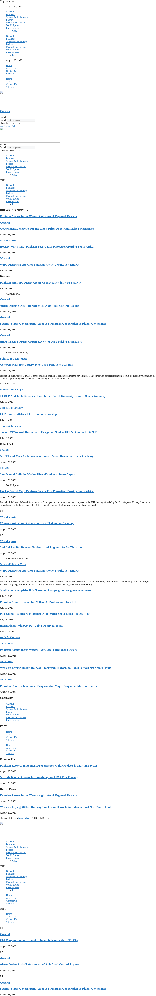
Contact (5, 111)
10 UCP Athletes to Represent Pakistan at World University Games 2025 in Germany (53, 396)
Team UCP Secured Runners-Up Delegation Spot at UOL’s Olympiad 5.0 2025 (49, 432)
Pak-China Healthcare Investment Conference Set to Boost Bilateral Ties (45, 613)
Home (9, 65)
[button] (78, 117)
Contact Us (11, 71)
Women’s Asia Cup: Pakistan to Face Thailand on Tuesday (37, 523)
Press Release (12, 28)
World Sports (12, 25)
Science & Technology (17, 17)
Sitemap (10, 73)
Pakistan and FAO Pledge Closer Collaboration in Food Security (40, 282)
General (10, 11)
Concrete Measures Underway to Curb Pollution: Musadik (36, 364)
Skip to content (7, 1)
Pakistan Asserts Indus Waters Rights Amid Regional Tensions (38, 216)
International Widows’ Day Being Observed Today (31, 625)
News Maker (24, 818)
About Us (11, 68)
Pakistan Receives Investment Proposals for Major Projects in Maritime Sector (48, 686)
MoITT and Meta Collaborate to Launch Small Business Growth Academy (46, 456)
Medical (5, 258)
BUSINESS (4, 450)
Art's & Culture (10, 637)
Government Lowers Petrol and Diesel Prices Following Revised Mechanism (47, 228)
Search (3, 120)
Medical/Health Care (16, 22)
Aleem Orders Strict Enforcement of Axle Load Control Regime (39, 305)
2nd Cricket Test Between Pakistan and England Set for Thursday (41, 547)
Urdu (14, 30)
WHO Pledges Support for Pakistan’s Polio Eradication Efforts (39, 264)
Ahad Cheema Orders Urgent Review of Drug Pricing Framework (41, 341)
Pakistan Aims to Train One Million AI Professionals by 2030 (38, 602)
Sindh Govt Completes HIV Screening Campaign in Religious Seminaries (45, 590)
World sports (8, 240)
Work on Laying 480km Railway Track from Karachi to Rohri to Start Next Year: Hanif (55, 667)
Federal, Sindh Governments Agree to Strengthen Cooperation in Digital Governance (53, 323)
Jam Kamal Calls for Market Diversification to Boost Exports (38, 474)
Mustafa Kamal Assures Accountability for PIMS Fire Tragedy (39, 777)
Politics (9, 20)
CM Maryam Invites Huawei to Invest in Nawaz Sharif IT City (39, 940)
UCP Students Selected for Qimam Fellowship (28, 414)
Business (10, 14)
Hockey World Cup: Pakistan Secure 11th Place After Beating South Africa (47, 246)
